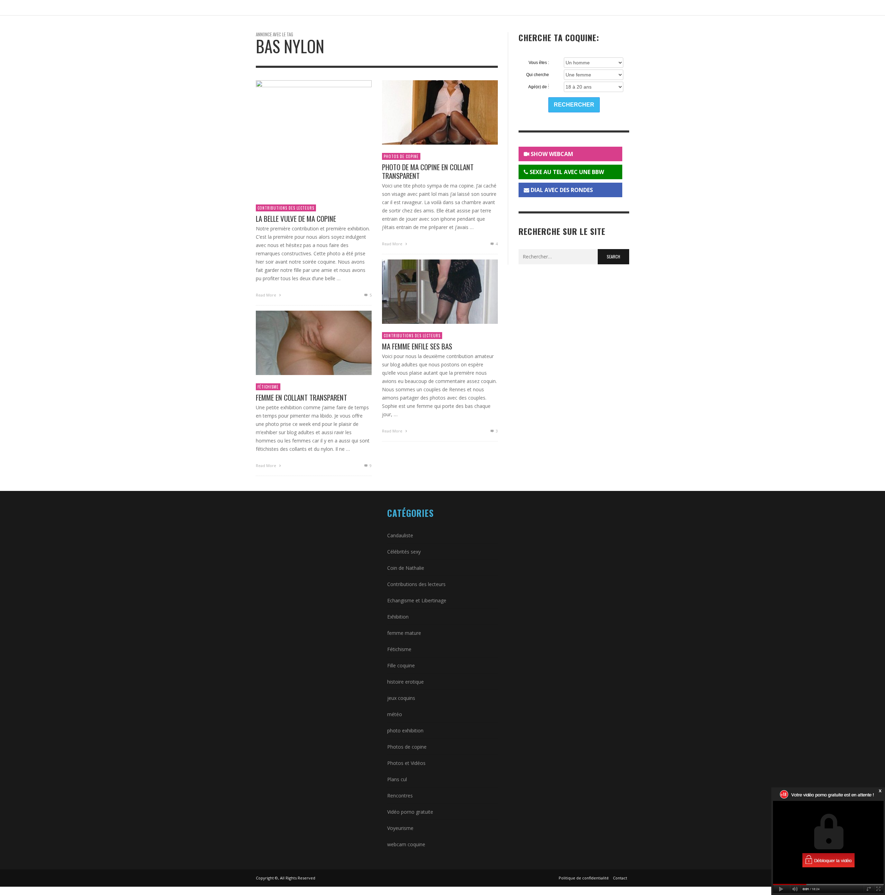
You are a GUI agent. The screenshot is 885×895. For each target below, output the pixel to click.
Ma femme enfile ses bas (417, 346)
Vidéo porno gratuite (410, 812)
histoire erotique (405, 681)
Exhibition (398, 616)
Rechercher (574, 105)
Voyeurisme (400, 828)
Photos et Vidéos (406, 763)
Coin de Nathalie (405, 568)
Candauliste (400, 535)
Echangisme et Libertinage (416, 600)
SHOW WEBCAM (551, 154)
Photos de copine (401, 156)
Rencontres (400, 795)
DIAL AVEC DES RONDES (561, 190)
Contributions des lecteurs (286, 208)
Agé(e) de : (538, 86)
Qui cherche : (537, 75)
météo (394, 714)
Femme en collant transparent (301, 397)
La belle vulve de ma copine (296, 218)
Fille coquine (401, 665)
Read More (266, 295)
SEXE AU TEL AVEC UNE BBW (566, 172)
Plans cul (397, 779)
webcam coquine (406, 844)
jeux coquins (401, 698)
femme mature (404, 633)
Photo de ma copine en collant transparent (428, 171)
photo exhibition (405, 730)
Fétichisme (268, 387)
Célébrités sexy (404, 551)
